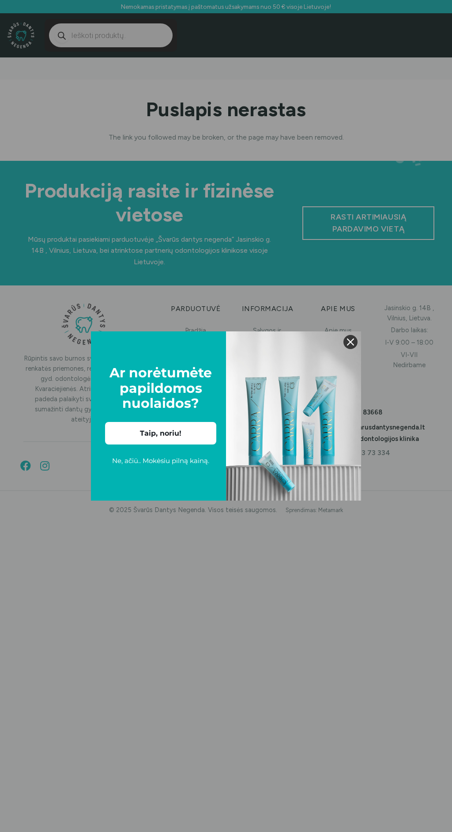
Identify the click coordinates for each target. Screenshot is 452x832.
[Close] (350, 342)
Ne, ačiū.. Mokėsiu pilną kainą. (160, 460)
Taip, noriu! (160, 433)
